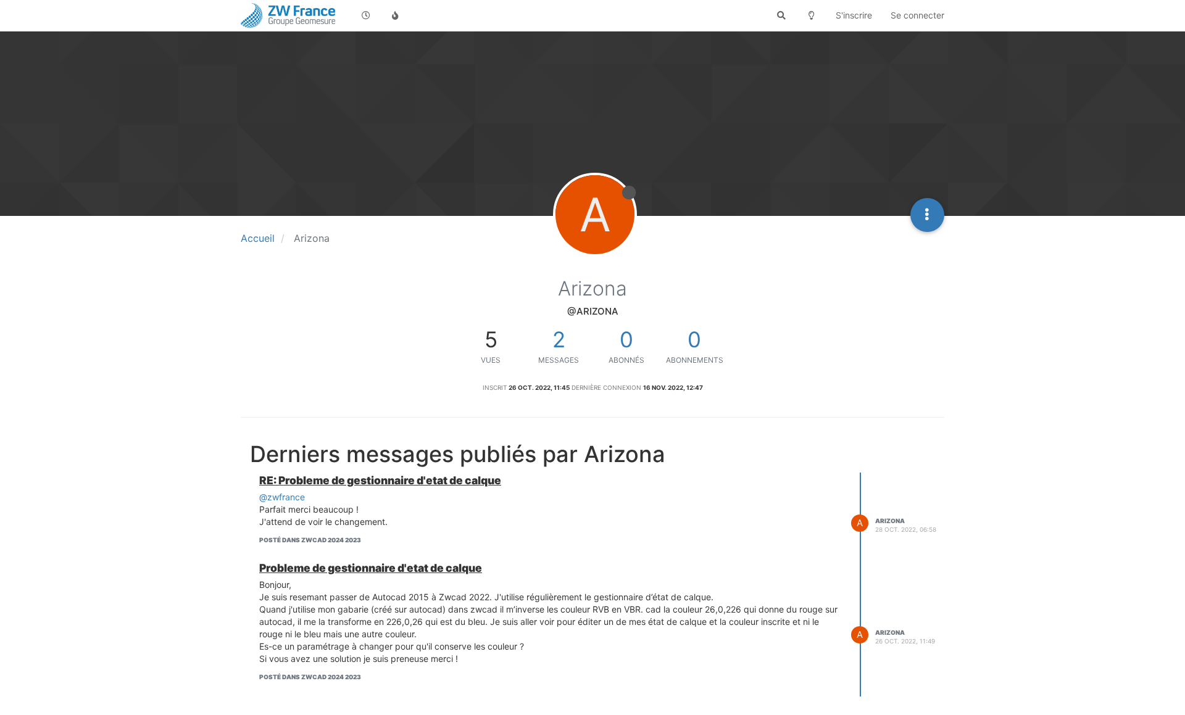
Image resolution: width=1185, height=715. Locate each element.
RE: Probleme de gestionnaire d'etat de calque (380, 480)
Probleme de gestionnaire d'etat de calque (370, 567)
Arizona (890, 520)
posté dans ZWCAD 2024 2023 (310, 539)
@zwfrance (282, 497)
